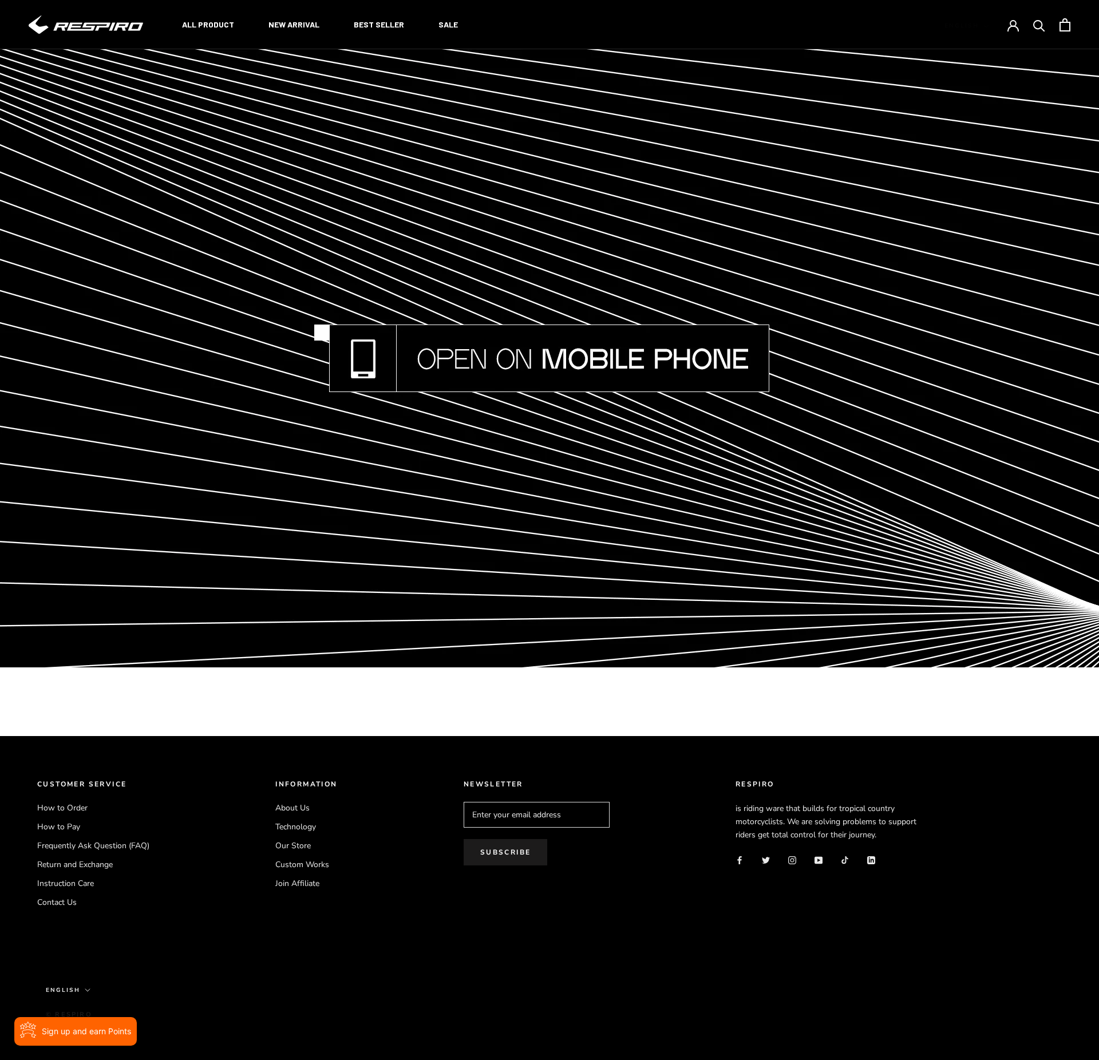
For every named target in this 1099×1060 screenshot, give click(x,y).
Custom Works (302, 864)
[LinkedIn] (871, 859)
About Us (292, 807)
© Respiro (69, 1014)
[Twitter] (766, 859)
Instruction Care (65, 883)
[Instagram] (792, 859)
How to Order (62, 807)
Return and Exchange (75, 864)
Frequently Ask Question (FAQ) (93, 845)
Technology (295, 826)
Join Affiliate (297, 883)
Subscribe (505, 852)
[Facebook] (740, 859)
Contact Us (57, 902)
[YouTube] (819, 859)
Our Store (293, 845)
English (961, 26)
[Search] (1039, 25)
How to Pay (58, 826)
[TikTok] (845, 859)
